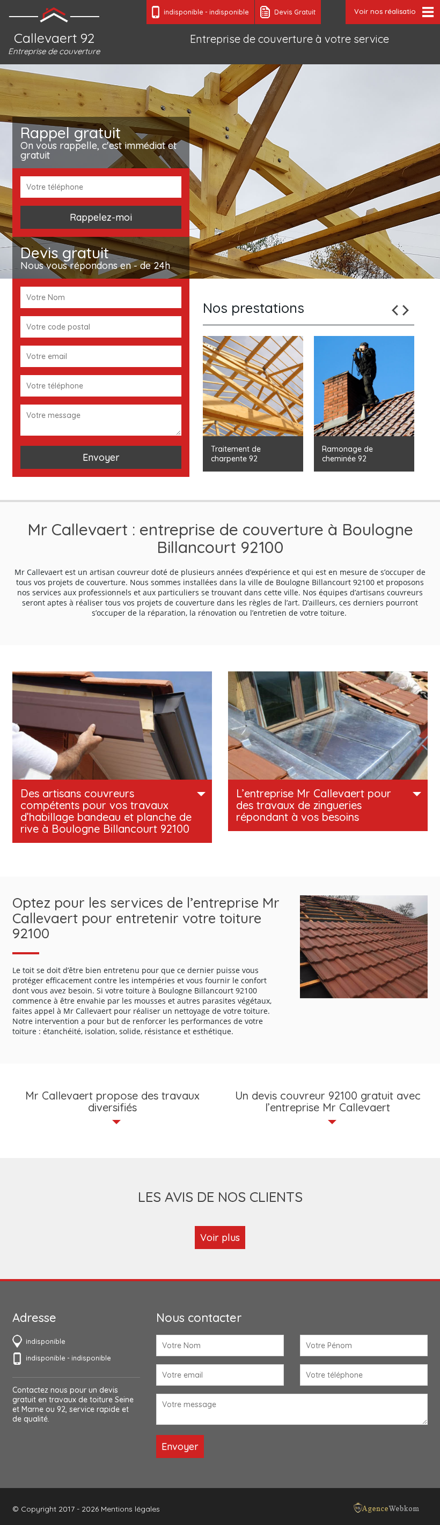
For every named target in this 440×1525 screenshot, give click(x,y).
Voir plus (220, 1237)
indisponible (183, 12)
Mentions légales (130, 1509)
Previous (395, 310)
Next (405, 310)
